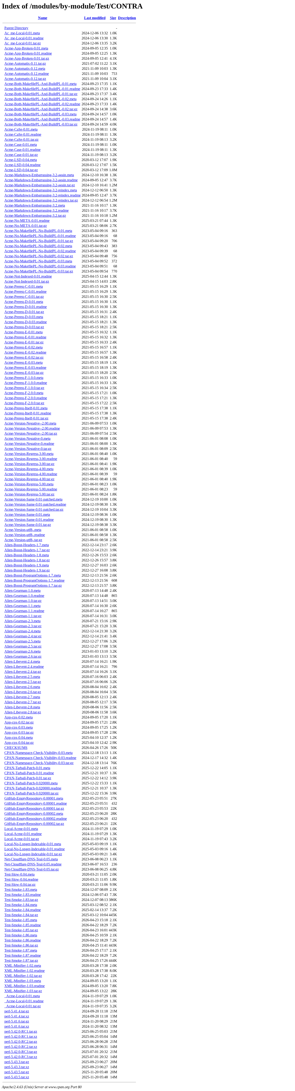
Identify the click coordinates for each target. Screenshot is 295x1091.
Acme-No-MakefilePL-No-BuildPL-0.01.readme (40, 236)
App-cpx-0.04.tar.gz (19, 743)
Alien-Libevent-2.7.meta (22, 697)
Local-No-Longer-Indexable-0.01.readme (34, 849)
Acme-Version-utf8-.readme (24, 535)
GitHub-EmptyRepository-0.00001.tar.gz (34, 808)
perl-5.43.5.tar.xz (16, 1077)
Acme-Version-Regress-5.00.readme (30, 489)
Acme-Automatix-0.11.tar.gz (25, 63)
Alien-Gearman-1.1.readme (24, 611)
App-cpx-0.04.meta (18, 737)
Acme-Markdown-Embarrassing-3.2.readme (36, 210)
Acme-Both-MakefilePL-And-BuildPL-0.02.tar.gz (40, 109)
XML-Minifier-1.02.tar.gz (23, 976)
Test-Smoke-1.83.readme (22, 895)
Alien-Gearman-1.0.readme (24, 596)
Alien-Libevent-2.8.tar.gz (22, 712)
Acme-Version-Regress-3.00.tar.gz (29, 464)
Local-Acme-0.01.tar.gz (21, 839)
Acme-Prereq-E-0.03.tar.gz (24, 373)
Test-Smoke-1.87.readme (22, 955)
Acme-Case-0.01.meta (20, 145)
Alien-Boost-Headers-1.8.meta (26, 555)
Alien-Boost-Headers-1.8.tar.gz (27, 560)
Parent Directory (16, 28)
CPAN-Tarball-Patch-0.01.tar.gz (27, 778)
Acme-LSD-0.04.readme (22, 165)
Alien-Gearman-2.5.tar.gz (22, 646)
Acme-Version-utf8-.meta (22, 530)
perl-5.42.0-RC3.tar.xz (20, 1057)
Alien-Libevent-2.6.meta (22, 687)
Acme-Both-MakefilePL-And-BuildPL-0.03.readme (42, 119)
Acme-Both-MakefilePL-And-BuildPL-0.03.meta (40, 114)
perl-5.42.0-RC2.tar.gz (20, 1042)
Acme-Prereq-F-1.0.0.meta (23, 378)
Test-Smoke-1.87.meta (20, 950)
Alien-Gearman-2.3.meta (22, 621)
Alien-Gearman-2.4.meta (22, 631)
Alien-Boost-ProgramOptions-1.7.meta (32, 575)
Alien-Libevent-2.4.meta (22, 661)
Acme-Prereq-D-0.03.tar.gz (24, 327)
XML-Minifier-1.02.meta (22, 966)
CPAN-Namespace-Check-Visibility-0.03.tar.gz (39, 763)
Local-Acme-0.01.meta (21, 829)
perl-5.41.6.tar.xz (16, 1026)
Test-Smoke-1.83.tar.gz (21, 900)
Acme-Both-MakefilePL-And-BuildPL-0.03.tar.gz (40, 124)
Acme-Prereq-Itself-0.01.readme (27, 413)
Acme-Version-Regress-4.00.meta (28, 469)
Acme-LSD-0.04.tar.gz (21, 170)
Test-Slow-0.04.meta (19, 874)
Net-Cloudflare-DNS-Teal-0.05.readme (33, 864)
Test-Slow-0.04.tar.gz (19, 884)
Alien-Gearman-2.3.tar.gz (22, 626)
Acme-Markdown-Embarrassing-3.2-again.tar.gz (39, 185)
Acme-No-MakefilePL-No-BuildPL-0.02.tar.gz (38, 256)
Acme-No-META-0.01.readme (27, 221)
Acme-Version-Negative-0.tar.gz (27, 449)
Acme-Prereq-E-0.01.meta (23, 332)
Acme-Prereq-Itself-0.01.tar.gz (26, 418)
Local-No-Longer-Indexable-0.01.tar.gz (33, 854)
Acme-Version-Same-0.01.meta (27, 514)
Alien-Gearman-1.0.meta (22, 590)
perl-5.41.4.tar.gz (16, 1011)
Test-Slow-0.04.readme (21, 879)
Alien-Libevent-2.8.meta (22, 707)
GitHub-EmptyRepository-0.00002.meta (33, 813)
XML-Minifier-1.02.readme (24, 971)
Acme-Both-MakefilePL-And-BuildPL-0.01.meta (40, 84)
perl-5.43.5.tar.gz (16, 1072)
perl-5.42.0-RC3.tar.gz (20, 1052)
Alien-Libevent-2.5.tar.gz (22, 682)
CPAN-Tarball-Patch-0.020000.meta (31, 783)
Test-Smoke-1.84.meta (20, 905)
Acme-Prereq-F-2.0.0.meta (23, 393)
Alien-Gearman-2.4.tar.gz (22, 636)
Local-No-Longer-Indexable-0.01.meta (32, 844)
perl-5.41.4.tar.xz (16, 1016)
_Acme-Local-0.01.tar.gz (22, 1006)
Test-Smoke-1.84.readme (22, 910)
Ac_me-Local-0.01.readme (24, 38)
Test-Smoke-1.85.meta (20, 920)
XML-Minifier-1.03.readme (24, 986)
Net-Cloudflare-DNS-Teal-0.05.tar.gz (31, 869)
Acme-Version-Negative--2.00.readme (32, 428)
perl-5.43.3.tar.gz (16, 1062)
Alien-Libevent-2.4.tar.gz (22, 672)
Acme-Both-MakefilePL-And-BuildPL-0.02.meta (40, 99)
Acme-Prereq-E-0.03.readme (25, 368)
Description (127, 18)
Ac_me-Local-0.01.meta (22, 33)
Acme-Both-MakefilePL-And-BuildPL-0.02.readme (42, 104)
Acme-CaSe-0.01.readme (22, 134)
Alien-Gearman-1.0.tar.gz (22, 601)
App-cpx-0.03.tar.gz (19, 732)
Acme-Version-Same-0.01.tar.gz (27, 525)
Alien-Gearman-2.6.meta (22, 651)
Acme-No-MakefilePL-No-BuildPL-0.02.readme (40, 251)
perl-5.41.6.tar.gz (16, 1021)
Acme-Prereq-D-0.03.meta (23, 317)
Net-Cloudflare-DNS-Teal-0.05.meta (31, 859)
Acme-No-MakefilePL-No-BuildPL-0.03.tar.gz (38, 271)
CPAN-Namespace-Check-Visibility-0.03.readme (40, 758)
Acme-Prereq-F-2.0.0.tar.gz (24, 403)
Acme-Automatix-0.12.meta (24, 68)
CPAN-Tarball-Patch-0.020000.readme (32, 788)
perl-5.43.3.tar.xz (16, 1067)
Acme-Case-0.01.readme (22, 150)
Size (113, 18)
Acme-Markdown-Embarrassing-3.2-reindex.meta (40, 190)
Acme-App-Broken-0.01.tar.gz (26, 58)
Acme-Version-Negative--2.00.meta (30, 423)
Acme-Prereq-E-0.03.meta (23, 362)
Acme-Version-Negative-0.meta (27, 438)
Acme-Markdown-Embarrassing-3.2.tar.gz (35, 215)
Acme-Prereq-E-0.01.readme (25, 337)
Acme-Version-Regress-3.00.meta (28, 454)
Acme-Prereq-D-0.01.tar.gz (24, 312)
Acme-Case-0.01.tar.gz (21, 155)
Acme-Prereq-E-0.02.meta (23, 347)
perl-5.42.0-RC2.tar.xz (20, 1047)
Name (42, 18)
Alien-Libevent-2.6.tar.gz (22, 692)
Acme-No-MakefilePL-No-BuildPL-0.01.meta (38, 231)
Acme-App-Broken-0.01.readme (28, 53)
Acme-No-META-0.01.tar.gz (25, 226)
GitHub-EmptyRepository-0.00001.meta (33, 798)
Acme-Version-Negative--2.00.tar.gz (30, 433)
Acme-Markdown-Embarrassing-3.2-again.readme (41, 180)
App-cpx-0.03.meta (18, 727)
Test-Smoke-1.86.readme (22, 940)
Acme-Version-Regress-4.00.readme (30, 474)
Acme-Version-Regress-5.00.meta (28, 484)
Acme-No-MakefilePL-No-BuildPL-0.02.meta (38, 246)
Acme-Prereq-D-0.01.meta (23, 302)
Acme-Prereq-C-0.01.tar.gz (24, 297)
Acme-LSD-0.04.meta (20, 160)
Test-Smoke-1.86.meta (20, 935)
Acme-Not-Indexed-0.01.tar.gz (26, 281)
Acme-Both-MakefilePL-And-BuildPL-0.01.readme (42, 89)
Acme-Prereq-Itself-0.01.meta (25, 408)
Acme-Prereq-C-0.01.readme (25, 291)
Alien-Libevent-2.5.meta (22, 677)
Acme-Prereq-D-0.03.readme (25, 322)
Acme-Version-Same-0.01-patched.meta (33, 499)
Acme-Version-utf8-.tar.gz (23, 540)
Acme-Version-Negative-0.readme (29, 444)
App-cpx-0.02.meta (18, 717)
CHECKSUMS (15, 748)
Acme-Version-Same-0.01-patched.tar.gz (33, 509)
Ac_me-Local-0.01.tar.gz (22, 43)
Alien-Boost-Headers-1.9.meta (26, 565)
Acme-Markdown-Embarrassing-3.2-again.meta (39, 175)
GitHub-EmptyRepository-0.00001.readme (35, 803)
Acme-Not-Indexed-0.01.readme (28, 276)
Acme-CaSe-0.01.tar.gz (21, 139)
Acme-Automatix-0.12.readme (26, 74)
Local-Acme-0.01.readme (23, 834)
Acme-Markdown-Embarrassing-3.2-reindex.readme (42, 195)
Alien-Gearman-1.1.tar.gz (22, 616)
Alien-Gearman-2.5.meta (22, 641)
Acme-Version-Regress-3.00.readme (30, 459)
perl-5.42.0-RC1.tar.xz (20, 1036)
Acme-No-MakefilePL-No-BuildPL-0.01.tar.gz (38, 241)
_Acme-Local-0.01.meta (22, 996)
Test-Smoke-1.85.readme (22, 925)
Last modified (95, 18)
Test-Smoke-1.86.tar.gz (21, 945)
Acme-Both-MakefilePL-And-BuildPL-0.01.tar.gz (40, 94)
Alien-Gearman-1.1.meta (22, 606)
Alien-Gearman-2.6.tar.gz (22, 656)
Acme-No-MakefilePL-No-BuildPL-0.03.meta (38, 261)
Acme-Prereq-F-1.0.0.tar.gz (24, 388)
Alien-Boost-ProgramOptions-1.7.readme (34, 580)
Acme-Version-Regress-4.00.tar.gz (29, 479)
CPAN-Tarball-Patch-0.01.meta (27, 768)
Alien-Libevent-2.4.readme (24, 667)
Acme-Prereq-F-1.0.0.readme (25, 383)
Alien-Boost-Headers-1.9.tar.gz (27, 570)
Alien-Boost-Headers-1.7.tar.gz (27, 550)
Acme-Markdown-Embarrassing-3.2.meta (34, 205)
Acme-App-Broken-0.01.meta (26, 48)
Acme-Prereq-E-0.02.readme (25, 352)
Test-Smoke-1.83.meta (20, 890)
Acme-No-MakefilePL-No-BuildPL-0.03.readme (40, 266)
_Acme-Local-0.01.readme (24, 1001)
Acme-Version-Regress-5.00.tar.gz (29, 494)
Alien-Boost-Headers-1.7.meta (26, 545)
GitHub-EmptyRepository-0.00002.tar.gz (34, 824)
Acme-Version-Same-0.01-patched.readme (35, 504)
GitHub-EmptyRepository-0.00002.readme (35, 819)
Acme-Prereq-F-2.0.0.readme (25, 398)
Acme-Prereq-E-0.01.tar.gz (24, 342)
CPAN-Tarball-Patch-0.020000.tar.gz (31, 793)
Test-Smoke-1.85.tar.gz (21, 930)
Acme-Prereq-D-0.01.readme (25, 307)
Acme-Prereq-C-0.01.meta (23, 286)
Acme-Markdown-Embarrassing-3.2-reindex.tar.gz (41, 200)
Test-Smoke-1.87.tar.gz (21, 960)
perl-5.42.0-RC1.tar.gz (20, 1031)
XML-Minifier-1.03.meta (22, 981)
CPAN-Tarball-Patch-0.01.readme (29, 773)
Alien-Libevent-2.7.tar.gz (22, 702)
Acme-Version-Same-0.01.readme (29, 520)
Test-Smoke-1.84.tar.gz (21, 915)
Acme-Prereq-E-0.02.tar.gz (24, 357)
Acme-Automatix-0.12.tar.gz (25, 79)
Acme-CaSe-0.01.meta (21, 129)
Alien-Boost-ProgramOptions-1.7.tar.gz (33, 585)
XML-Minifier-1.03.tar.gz (23, 991)
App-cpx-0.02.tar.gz (19, 722)
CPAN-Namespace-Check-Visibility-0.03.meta (38, 753)
